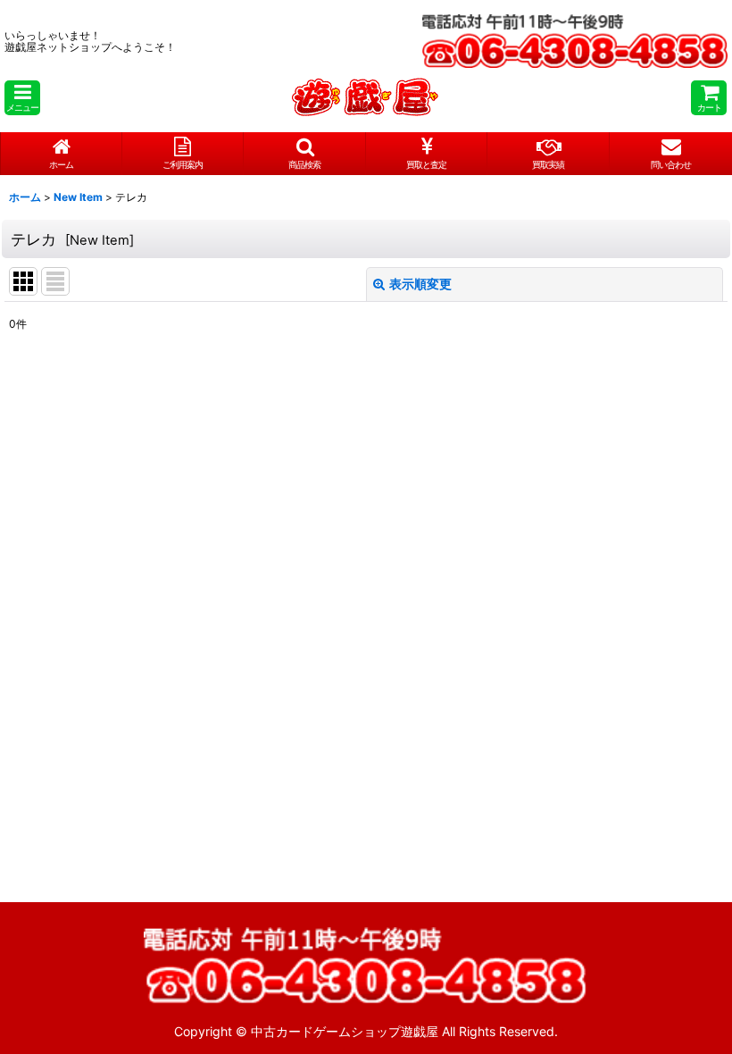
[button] (22, 97)
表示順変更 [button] (420, 283)
